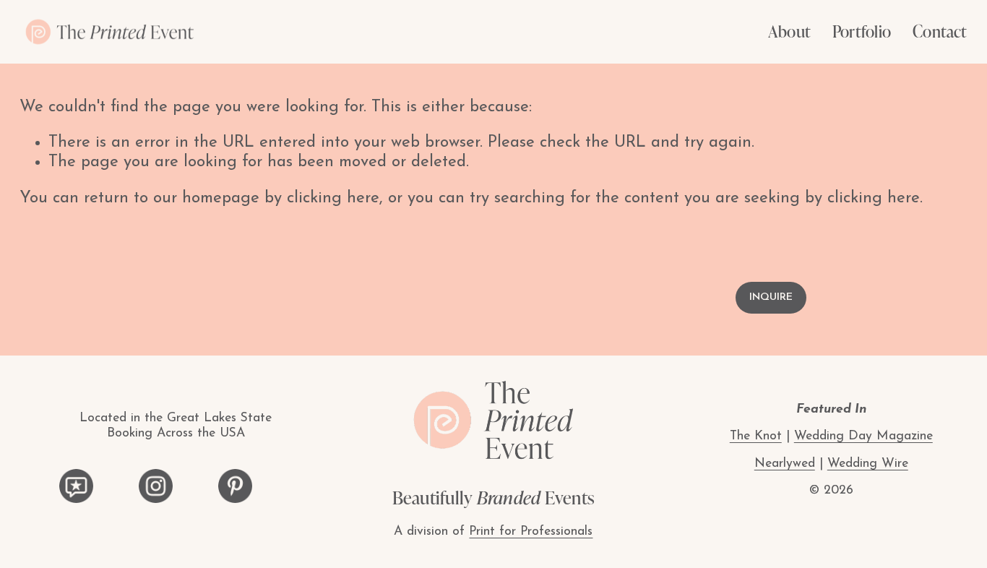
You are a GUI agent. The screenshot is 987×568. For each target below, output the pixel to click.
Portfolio (861, 31)
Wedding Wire (867, 463)
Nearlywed (784, 463)
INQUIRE (771, 297)
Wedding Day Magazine (863, 436)
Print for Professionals (530, 531)
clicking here (333, 198)
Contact (940, 31)
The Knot (756, 436)
